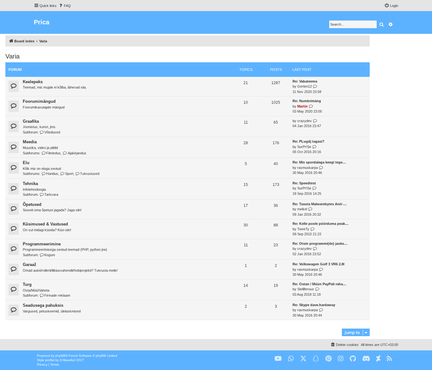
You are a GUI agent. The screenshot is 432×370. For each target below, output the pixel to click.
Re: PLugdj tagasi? (308, 141)
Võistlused (52, 132)
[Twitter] (303, 358)
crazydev (304, 121)
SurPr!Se (304, 147)
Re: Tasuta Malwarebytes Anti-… (320, 204)
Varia (12, 56)
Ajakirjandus (77, 153)
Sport (69, 174)
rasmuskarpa (307, 168)
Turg (27, 284)
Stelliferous (305, 289)
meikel (302, 209)
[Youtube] (278, 358)
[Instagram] (340, 358)
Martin (302, 106)
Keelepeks (33, 81)
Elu (26, 162)
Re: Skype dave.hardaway (314, 305)
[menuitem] (64, 5)
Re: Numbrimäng (307, 101)
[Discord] (366, 358)
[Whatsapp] (291, 358)
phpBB (60, 355)
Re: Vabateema (305, 81)
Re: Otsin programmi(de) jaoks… (320, 243)
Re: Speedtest (304, 183)
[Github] (352, 358)
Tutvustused (89, 174)
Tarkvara (51, 194)
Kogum (49, 255)
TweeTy (303, 229)
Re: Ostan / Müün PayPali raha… (319, 284)
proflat (49, 360)
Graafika (31, 121)
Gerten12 (304, 86)
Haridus (52, 174)
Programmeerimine (42, 244)
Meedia (30, 141)
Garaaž (29, 264)
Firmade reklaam (57, 295)
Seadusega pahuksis (43, 305)
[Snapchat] (316, 358)
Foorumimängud (39, 101)
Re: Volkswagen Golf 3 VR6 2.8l (318, 264)
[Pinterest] (328, 358)
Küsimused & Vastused (45, 224)
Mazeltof (69, 360)
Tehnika (30, 183)
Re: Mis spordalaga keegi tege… (319, 162)
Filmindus (53, 153)
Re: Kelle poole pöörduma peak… (321, 223)
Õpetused (32, 204)
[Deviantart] (378, 358)
